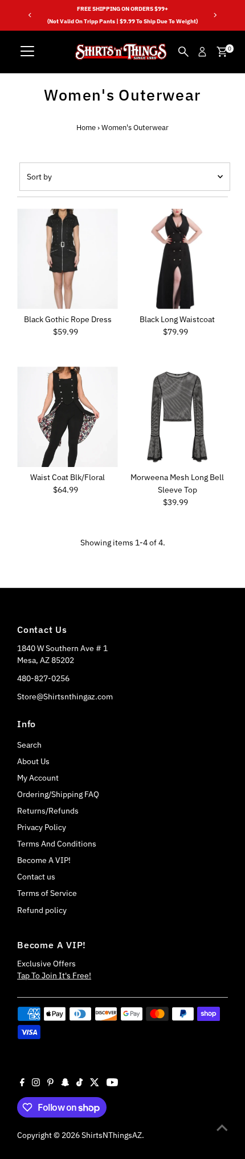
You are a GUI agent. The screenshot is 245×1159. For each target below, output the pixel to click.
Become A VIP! (44, 860)
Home (86, 127)
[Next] (215, 15)
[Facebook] (22, 1083)
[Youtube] (112, 1083)
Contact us (36, 877)
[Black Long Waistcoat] (177, 259)
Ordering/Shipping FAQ (58, 794)
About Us (33, 761)
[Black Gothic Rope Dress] (67, 259)
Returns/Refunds (48, 811)
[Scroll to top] (222, 1127)
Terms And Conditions (56, 844)
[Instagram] (36, 1083)
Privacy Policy (41, 827)
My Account (38, 778)
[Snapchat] (65, 1083)
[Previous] (30, 15)
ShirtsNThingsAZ (111, 1135)
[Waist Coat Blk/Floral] (67, 416)
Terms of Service (47, 893)
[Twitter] (94, 1083)
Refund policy (42, 910)
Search (29, 745)
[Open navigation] (27, 51)
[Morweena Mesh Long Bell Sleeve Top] (177, 416)
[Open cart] (222, 52)
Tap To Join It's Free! (54, 975)
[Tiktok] (79, 1083)
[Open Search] (183, 52)
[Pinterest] (50, 1083)
